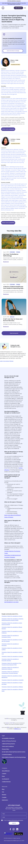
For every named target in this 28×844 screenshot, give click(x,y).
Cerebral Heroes (6, 781)
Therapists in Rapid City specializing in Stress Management (12, 676)
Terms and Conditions (8, 746)
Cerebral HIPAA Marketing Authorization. (15, 820)
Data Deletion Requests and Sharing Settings (14, 757)
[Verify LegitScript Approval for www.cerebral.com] (4, 763)
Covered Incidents (7, 754)
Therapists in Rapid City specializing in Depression (10, 644)
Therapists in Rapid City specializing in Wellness (12, 686)
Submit (14, 823)
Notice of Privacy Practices (9, 741)
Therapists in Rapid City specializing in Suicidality (13, 680)
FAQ (3, 792)
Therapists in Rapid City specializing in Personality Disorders (10, 659)
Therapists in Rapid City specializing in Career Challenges (12, 632)
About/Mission (6, 771)
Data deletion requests (15, 1)
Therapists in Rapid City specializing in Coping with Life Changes (12, 640)
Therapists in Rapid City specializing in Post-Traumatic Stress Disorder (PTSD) (11, 664)
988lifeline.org (17, 728)
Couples (4, 797)
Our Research (5, 779)
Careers (4, 773)
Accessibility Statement (8, 738)
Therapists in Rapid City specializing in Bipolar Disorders (12, 628)
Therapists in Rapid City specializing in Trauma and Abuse (12, 683)
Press (3, 776)
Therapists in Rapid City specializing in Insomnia (12, 656)
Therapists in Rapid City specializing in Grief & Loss (12, 653)
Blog (3, 789)
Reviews (4, 794)
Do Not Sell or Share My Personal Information (13, 752)
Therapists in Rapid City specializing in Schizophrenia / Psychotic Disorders (10, 672)
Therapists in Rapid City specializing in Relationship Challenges (10, 668)
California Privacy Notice (8, 744)
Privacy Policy (5, 749)
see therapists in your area (11, 602)
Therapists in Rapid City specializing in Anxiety (12, 616)
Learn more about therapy (6, 361)
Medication (5, 800)
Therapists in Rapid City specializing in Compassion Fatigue (10, 636)
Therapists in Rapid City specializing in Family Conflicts (12, 648)
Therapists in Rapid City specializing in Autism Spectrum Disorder (12, 623)
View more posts (14, 333)
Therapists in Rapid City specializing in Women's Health (12, 690)
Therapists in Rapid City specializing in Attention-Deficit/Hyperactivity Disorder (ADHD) (12, 619)
